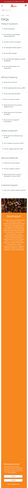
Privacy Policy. (12, 472)
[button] (25, 5)
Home (2, 15)
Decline (13, 480)
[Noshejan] (14, 5)
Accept (13, 476)
